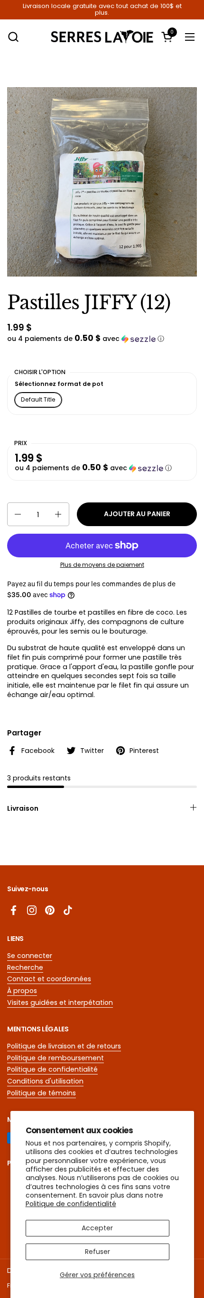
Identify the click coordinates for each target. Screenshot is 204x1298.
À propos (22, 990)
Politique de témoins (41, 1093)
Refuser (97, 1251)
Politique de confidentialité (71, 1203)
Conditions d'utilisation (45, 1081)
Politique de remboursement (55, 1058)
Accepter (97, 1228)
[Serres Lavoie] (102, 37)
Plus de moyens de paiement (102, 565)
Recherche (25, 967)
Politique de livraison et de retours (64, 1046)
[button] (13, 37)
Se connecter (29, 955)
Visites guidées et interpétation (60, 1002)
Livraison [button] (22, 808)
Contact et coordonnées (49, 979)
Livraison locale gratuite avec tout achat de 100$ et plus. (102, 10)
